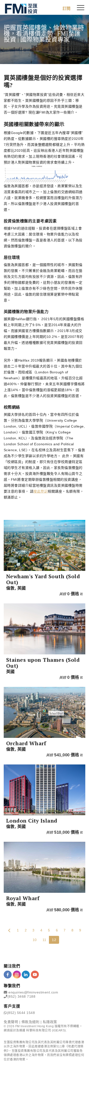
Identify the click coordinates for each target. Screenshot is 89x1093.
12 (54, 940)
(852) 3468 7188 (21, 996)
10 (35, 940)
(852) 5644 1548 (21, 1013)
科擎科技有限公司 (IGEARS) (46, 1030)
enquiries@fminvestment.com (33, 992)
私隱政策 (50, 1022)
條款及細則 (31, 1022)
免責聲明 (11, 1022)
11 (44, 940)
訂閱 (66, 8)
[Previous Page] (9, 930)
